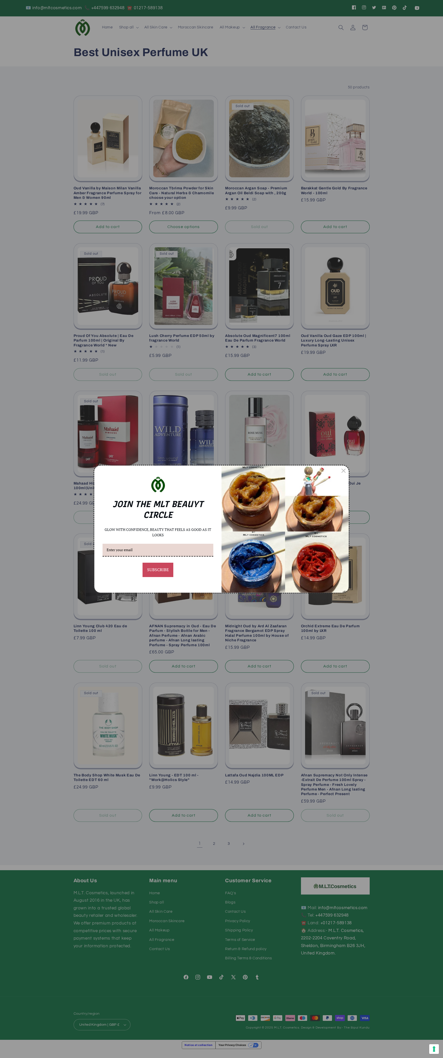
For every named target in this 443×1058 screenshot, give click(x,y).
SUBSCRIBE (158, 569)
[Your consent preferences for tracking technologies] (434, 1049)
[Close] (343, 471)
